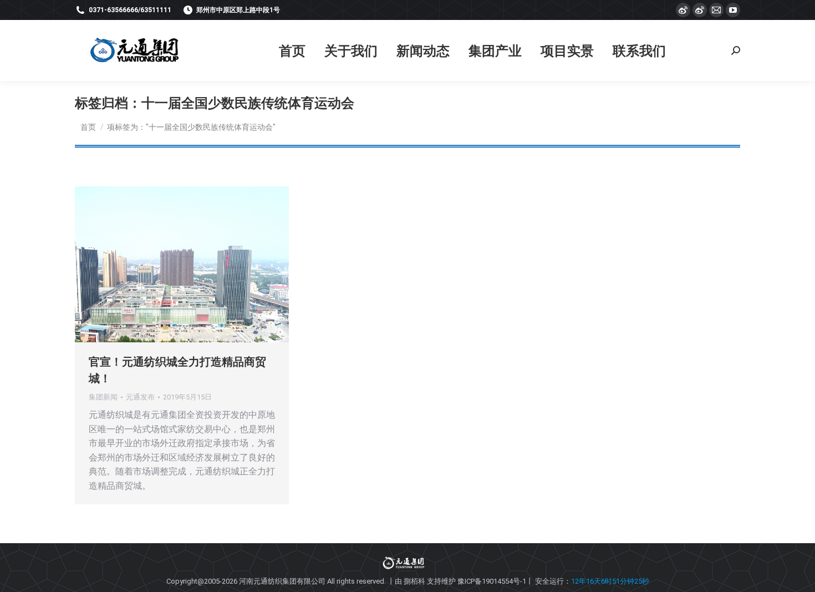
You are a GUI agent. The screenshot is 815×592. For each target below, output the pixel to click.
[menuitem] (292, 51)
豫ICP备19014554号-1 (491, 581)
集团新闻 (103, 397)
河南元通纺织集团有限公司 (282, 581)
